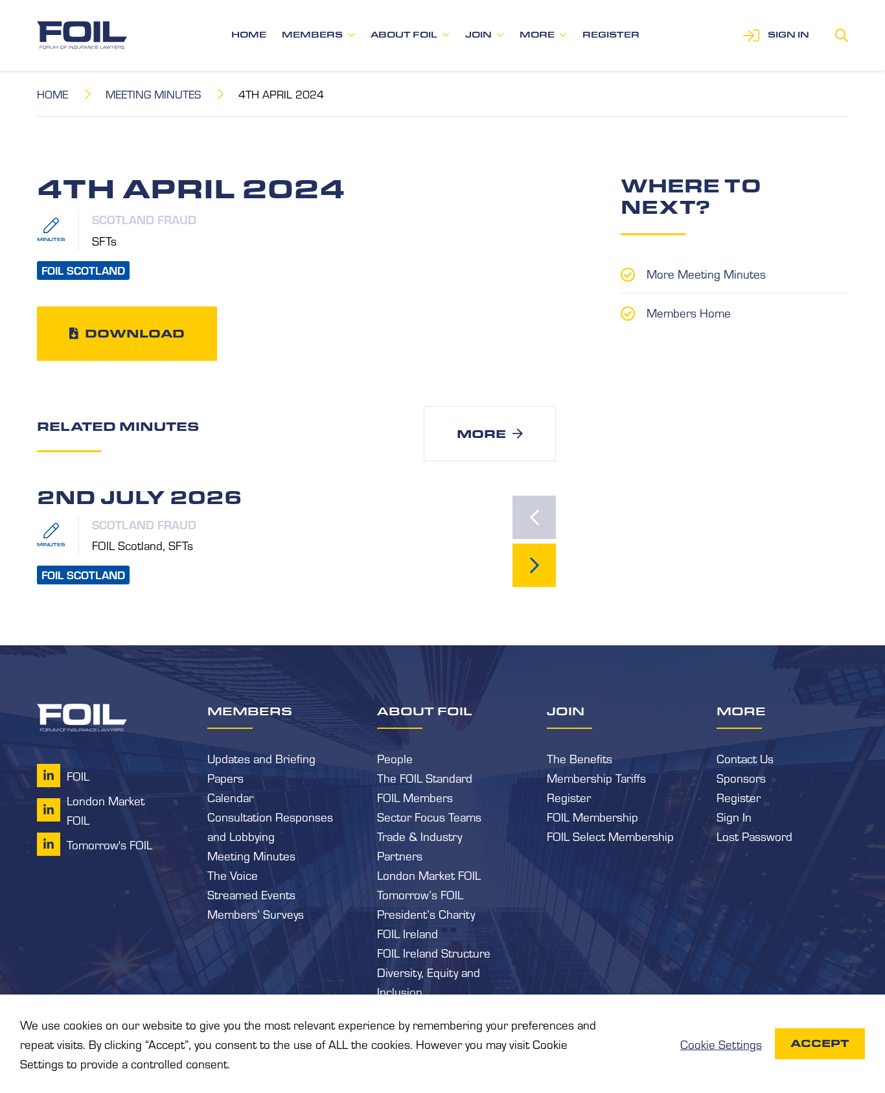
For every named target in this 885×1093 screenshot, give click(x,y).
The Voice (232, 874)
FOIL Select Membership (610, 835)
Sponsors (741, 777)
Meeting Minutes (153, 94)
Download (135, 333)
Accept (819, 1043)
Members (312, 35)
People (395, 758)
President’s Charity (426, 913)
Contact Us (745, 758)
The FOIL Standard (424, 777)
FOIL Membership (592, 816)
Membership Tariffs (596, 777)
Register (610, 35)
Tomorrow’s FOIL (420, 894)
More (537, 35)
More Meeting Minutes (706, 273)
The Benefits (579, 758)
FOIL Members (415, 796)
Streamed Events (251, 894)
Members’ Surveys (255, 913)
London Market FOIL (429, 874)
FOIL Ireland (407, 933)
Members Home (689, 312)
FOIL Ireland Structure (433, 952)
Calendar (230, 796)
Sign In (734, 816)
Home (248, 35)
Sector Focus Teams (429, 816)
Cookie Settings (721, 1043)
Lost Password (754, 835)
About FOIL (404, 35)
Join (478, 35)
